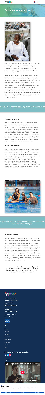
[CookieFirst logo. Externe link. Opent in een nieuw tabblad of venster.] (1, 385)
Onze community (8, 339)
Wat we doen (7, 337)
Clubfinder (7, 331)
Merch (6, 347)
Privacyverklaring (9, 316)
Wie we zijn (7, 334)
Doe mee (6, 344)
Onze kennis (7, 342)
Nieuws (6, 329)
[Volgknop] (5, 355)
